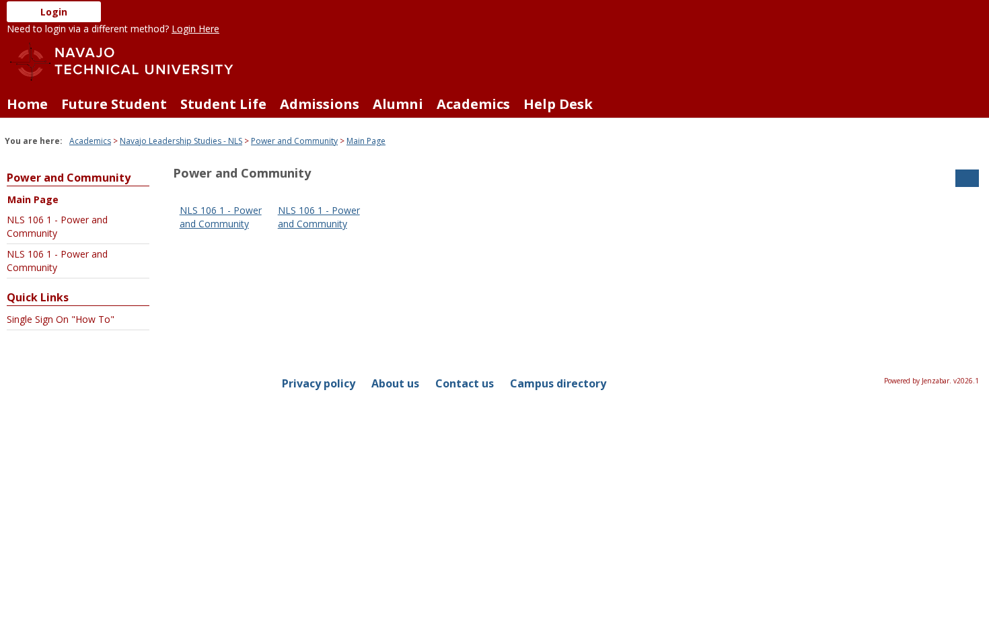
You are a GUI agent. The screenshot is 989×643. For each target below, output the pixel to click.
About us (395, 383)
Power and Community (294, 141)
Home (27, 104)
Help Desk (558, 104)
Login (53, 11)
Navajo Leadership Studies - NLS (181, 141)
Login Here (195, 28)
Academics (473, 104)
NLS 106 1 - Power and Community (57, 226)
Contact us (464, 383)
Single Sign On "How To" (60, 319)
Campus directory (558, 383)
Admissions (319, 104)
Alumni (398, 104)
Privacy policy (318, 383)
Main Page (366, 141)
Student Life (223, 104)
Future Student (114, 104)
